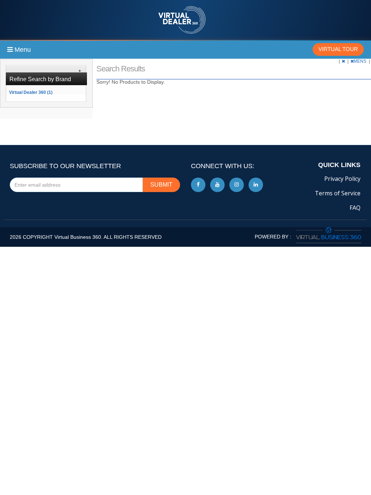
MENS (360, 61)
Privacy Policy (342, 179)
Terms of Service (337, 193)
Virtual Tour (338, 49)
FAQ (355, 208)
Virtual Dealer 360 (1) (31, 92)
